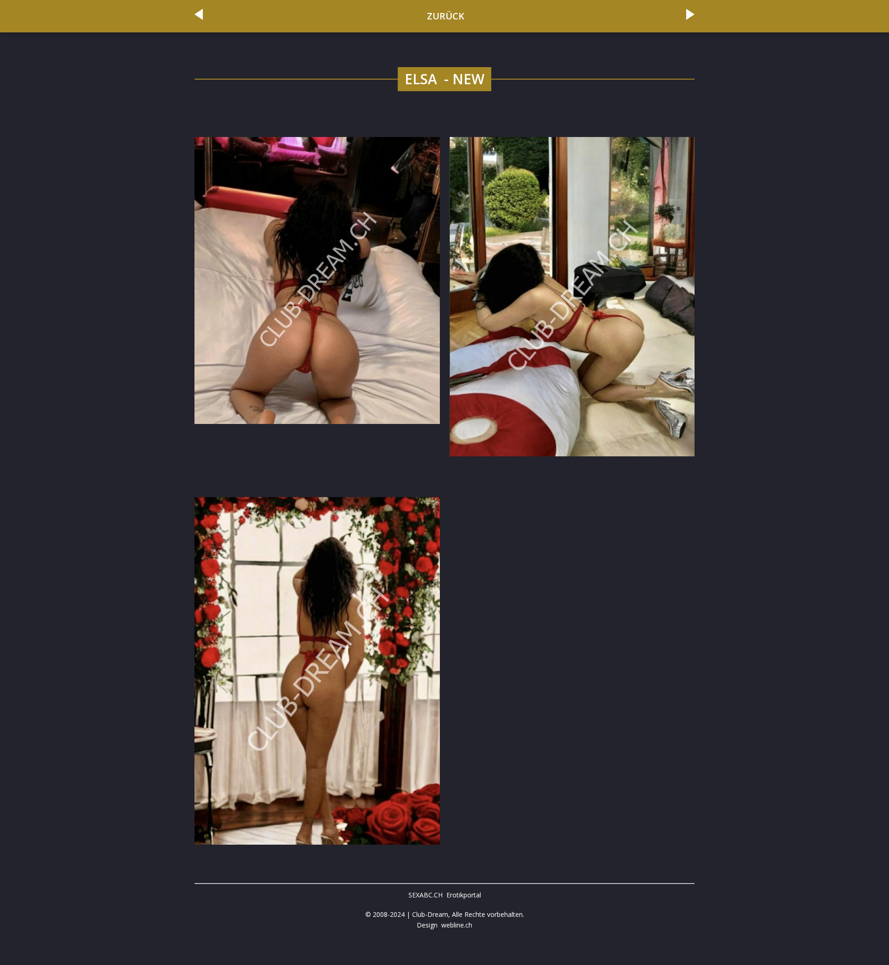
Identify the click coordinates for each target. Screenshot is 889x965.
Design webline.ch (444, 925)
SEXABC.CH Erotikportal (444, 894)
